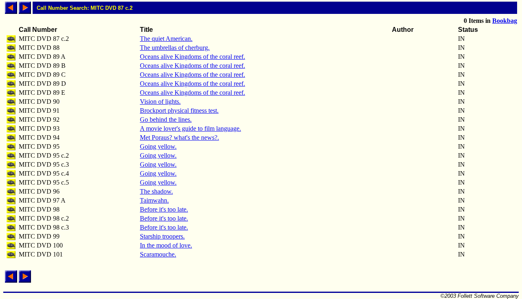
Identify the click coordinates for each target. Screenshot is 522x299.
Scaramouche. (158, 254)
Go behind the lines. (166, 119)
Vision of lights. (160, 101)
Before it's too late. (164, 209)
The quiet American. (166, 38)
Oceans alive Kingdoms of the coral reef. (192, 56)
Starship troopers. (162, 236)
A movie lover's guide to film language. (190, 128)
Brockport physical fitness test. (179, 110)
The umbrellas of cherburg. (175, 47)
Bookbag (504, 20)
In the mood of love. (166, 245)
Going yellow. (158, 146)
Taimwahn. (154, 200)
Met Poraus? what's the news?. (179, 137)
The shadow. (156, 191)
